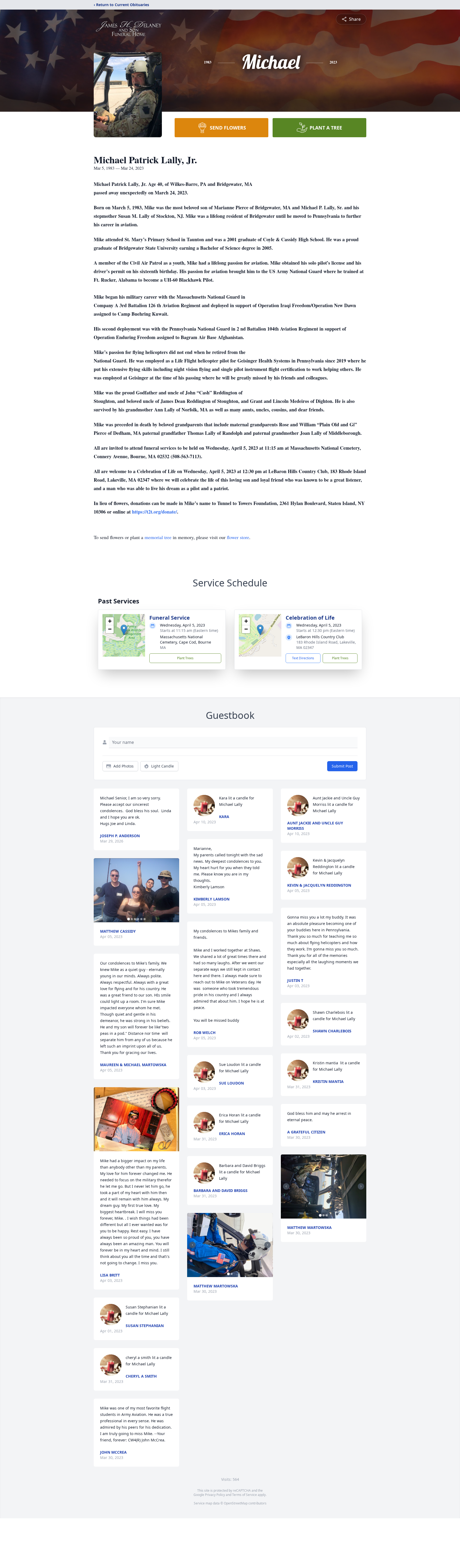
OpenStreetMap (236, 1503)
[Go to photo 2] (132, 919)
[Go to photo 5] (141, 919)
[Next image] (174, 890)
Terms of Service (244, 1494)
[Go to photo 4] (138, 919)
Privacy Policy (215, 1494)
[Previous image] (99, 890)
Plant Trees (185, 658)
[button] (124, 629)
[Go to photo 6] (144, 919)
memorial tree (158, 537)
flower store (238, 537)
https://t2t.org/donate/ (154, 511)
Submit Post (342, 766)
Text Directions (303, 658)
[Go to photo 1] (128, 919)
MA (163, 647)
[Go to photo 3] (135, 919)
